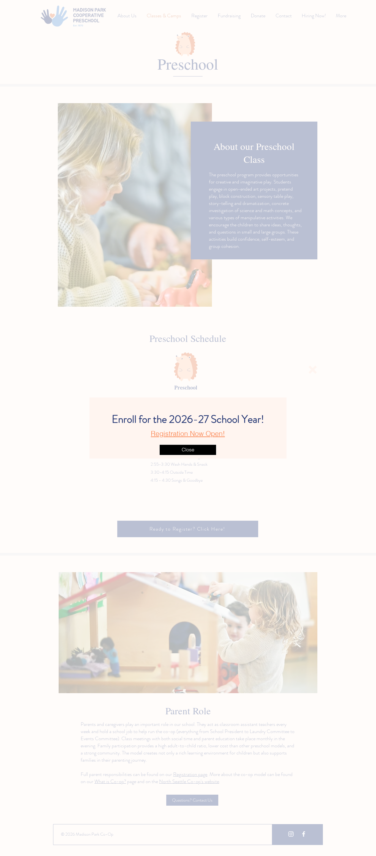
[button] (313, 370)
